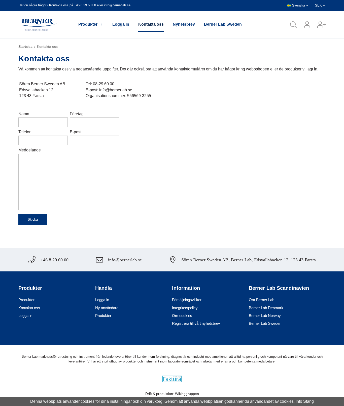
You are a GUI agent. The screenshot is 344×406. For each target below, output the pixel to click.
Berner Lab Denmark (266, 308)
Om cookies (182, 315)
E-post (75, 132)
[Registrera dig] (318, 25)
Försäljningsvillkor (186, 300)
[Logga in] (304, 24)
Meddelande (29, 150)
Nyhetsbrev (184, 24)
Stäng (308, 401)
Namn (23, 114)
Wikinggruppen (187, 394)
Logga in (120, 24)
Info (299, 401)
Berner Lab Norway (265, 315)
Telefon (24, 132)
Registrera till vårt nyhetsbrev (196, 323)
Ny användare (106, 308)
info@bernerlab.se (117, 5)
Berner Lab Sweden (223, 24)
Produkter (87, 24)
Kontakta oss (151, 24)
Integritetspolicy (185, 308)
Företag (77, 114)
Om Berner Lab (261, 300)
